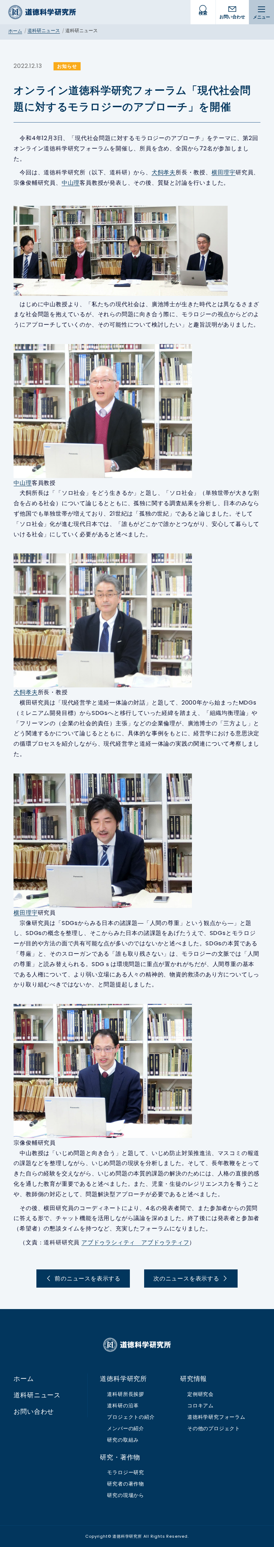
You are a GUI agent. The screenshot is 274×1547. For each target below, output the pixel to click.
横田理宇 (223, 172)
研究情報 (193, 1378)
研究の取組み (123, 1439)
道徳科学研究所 (42, 12)
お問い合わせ (232, 17)
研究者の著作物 (125, 1483)
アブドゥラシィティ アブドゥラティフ (135, 1242)
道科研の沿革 (123, 1405)
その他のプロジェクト (213, 1428)
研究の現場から (125, 1495)
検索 (203, 13)
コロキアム (200, 1405)
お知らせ (67, 66)
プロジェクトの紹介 (130, 1417)
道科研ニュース (43, 31)
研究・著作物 (120, 1457)
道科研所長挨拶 (125, 1394)
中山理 (71, 183)
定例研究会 (200, 1394)
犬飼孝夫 (164, 172)
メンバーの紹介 (125, 1428)
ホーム (15, 31)
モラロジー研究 (125, 1472)
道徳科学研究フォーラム (216, 1417)
